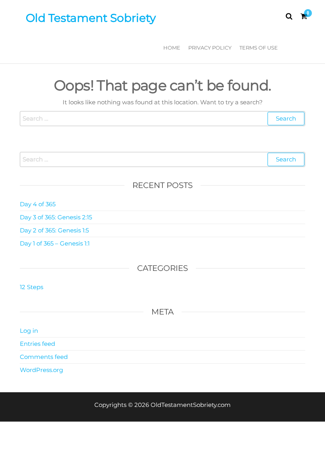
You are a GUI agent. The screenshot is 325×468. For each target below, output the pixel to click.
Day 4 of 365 (37, 204)
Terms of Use (258, 47)
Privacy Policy (209, 47)
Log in (29, 330)
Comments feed (44, 357)
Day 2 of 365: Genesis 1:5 (54, 230)
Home (171, 47)
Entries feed (37, 343)
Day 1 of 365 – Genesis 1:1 (55, 243)
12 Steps (31, 287)
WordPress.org (41, 370)
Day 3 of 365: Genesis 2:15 (56, 217)
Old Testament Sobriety (91, 18)
